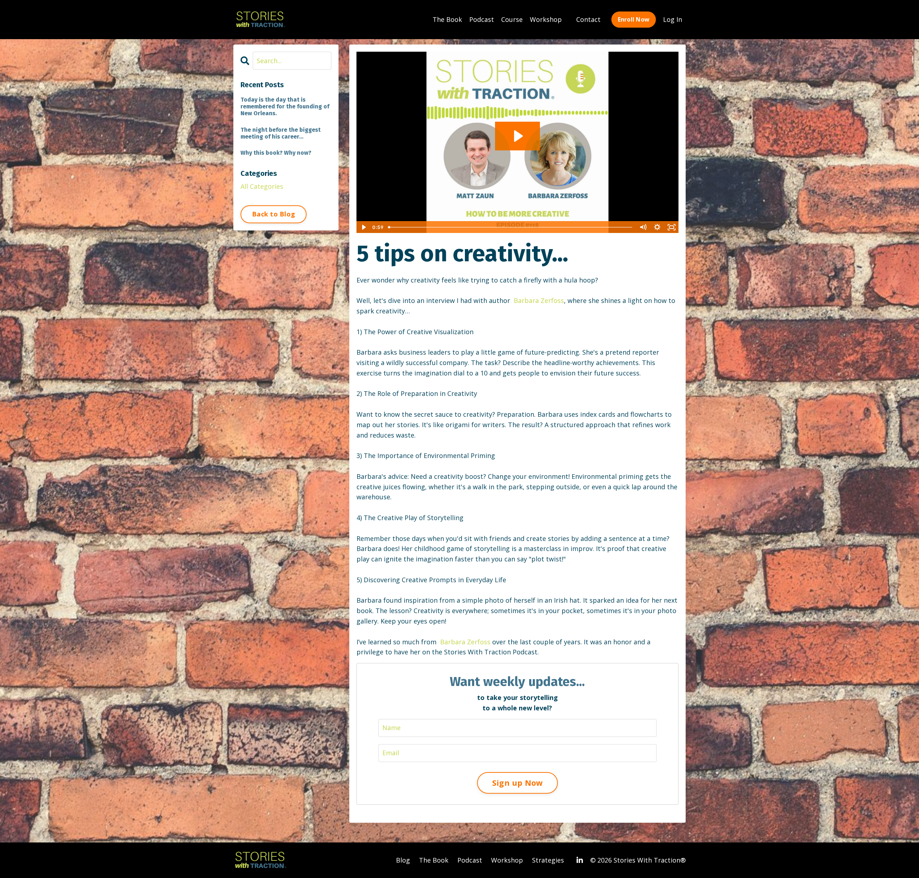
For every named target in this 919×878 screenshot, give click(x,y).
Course (512, 19)
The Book (447, 19)
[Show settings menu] (657, 227)
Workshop (546, 19)
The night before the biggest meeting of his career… (281, 133)
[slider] (510, 227)
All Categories (262, 186)
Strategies (548, 860)
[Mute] (643, 227)
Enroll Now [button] (634, 19)
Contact (588, 19)
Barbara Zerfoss (539, 300)
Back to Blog (273, 214)
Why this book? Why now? (276, 152)
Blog (403, 860)
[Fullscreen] (671, 227)
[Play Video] (363, 227)
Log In (672, 19)
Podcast (481, 19)
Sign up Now (517, 782)
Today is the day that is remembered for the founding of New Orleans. (285, 106)
